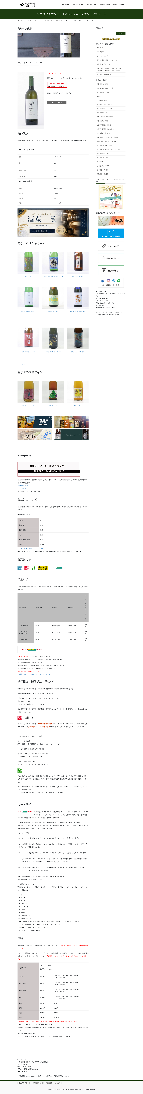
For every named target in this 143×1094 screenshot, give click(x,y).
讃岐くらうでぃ (28, 276)
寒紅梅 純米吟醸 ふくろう (28, 311)
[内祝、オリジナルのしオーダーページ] (110, 197)
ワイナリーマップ (102, 56)
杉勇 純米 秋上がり (77, 276)
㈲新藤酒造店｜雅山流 (103, 153)
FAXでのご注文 (23, 489)
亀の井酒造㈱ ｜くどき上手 (105, 108)
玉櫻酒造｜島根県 (102, 170)
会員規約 (57, 1083)
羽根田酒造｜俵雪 (102, 121)
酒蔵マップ (100, 48)
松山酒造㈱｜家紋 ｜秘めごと (106, 145)
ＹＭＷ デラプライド (53, 405)
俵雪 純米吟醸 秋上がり (28, 351)
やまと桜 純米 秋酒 (53, 311)
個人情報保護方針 (24, 1083)
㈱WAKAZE (100, 161)
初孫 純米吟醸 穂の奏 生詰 (77, 311)
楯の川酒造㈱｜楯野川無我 (105, 116)
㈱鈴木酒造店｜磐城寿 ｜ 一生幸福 (108, 137)
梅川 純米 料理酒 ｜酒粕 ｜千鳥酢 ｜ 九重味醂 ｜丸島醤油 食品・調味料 (111, 69)
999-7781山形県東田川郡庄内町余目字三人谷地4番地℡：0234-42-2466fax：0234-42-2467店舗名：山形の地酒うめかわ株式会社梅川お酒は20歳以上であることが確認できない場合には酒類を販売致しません (43, 1068)
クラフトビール (101, 52)
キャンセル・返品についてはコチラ (31, 548)
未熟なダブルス (77, 405)
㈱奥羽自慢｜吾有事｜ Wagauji (106, 141)
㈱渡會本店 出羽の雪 (103, 133)
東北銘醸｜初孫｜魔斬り (104, 104)
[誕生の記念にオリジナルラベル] (110, 221)
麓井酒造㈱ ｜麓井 (102, 157)
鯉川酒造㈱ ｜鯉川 (102, 84)
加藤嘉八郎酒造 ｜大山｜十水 (106, 129)
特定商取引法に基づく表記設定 (42, 1083)
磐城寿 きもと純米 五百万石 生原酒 (53, 276)
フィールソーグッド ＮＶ (28, 405)
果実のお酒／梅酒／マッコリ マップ (108, 60)
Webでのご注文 (23, 486)
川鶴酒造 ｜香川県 (102, 174)
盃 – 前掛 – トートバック (104, 74)
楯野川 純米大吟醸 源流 (77, 351)
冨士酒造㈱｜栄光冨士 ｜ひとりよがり (108, 149)
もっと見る (21, 364)
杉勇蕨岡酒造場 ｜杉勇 (104, 125)
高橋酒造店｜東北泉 (103, 112)
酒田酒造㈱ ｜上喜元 (103, 92)
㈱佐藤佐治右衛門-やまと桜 (105, 88)
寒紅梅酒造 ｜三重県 (103, 166)
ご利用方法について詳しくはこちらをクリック (34, 674)
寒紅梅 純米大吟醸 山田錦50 (53, 351)
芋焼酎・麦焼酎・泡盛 (103, 64)
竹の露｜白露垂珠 (102, 100)
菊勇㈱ (99, 96)
